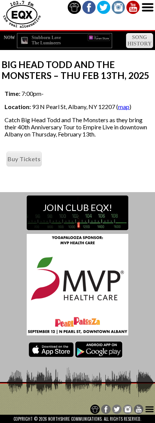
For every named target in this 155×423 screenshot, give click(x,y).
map (123, 106)
